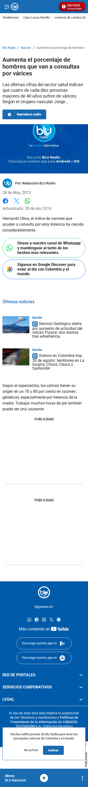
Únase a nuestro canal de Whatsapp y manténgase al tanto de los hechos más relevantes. (49, 248)
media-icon (44, 778)
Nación (26, 48)
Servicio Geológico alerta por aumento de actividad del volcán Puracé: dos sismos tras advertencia (57, 330)
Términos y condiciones (38, 717)
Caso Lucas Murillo (36, 18)
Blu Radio (8, 48)
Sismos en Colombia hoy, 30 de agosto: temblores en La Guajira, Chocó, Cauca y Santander (58, 362)
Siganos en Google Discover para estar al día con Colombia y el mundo (46, 269)
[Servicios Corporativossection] (81, 687)
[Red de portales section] (81, 675)
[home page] (44, 592)
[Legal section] (81, 699)
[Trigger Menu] (6, 6)
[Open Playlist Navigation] (82, 778)
